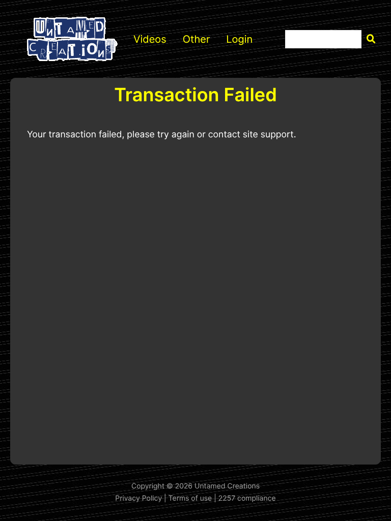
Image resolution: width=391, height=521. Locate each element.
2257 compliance (247, 498)
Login (239, 39)
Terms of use (190, 498)
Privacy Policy (138, 498)
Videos (149, 39)
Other (196, 39)
